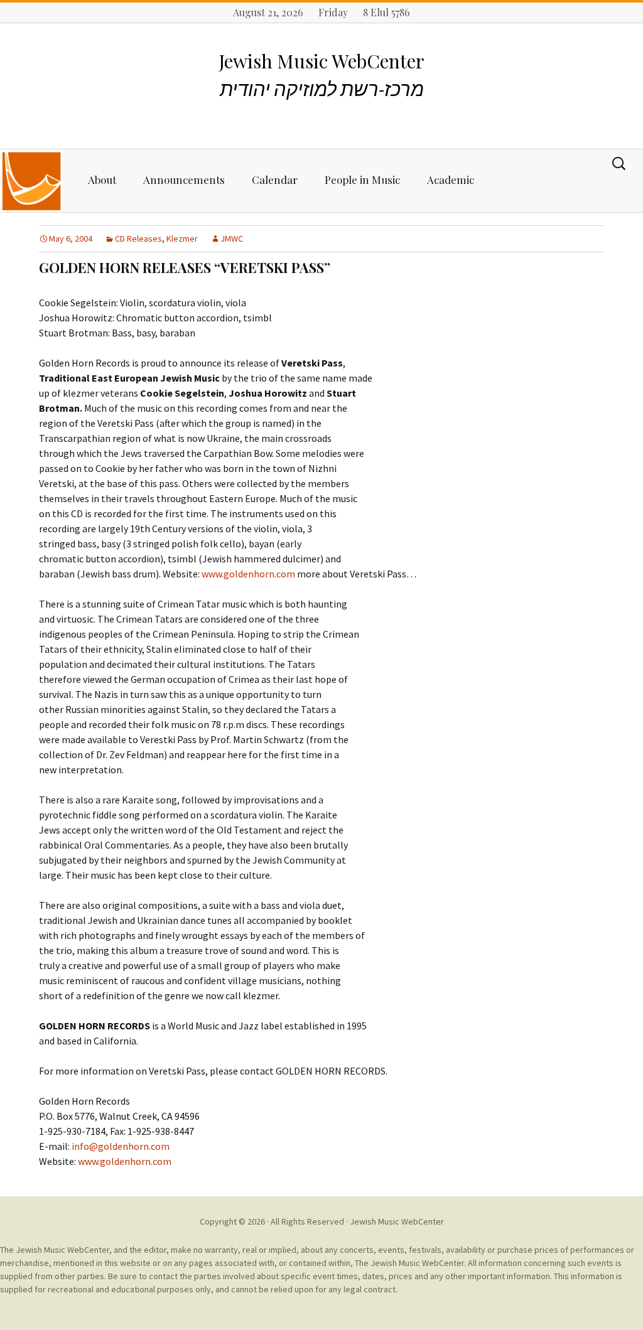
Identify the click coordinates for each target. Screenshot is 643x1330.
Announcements (184, 179)
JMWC (231, 238)
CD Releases (138, 238)
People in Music (362, 179)
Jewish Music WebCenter (397, 1221)
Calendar (275, 179)
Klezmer (182, 238)
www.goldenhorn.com (248, 573)
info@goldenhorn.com (121, 1146)
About (102, 179)
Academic (450, 179)
